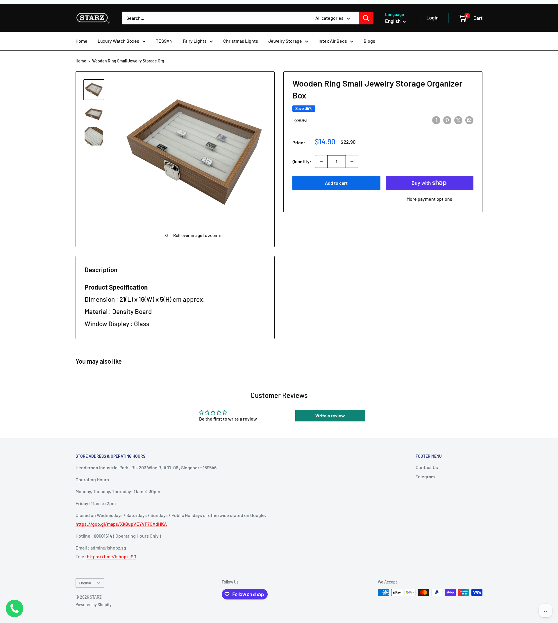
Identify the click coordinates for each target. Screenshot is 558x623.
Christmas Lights (240, 41)
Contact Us (427, 467)
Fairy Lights (195, 41)
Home (81, 41)
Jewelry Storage (285, 41)
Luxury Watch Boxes (118, 41)
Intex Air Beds (333, 41)
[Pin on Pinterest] (447, 119)
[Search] (366, 18)
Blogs (369, 41)
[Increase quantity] (352, 161)
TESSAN (164, 41)
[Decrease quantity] (321, 161)
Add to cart (336, 183)
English (85, 582)
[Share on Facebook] (436, 119)
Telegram (425, 476)
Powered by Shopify (94, 604)
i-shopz (299, 120)
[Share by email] (469, 119)
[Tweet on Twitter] (458, 119)
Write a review (330, 415)
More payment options (429, 199)
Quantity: (301, 161)
